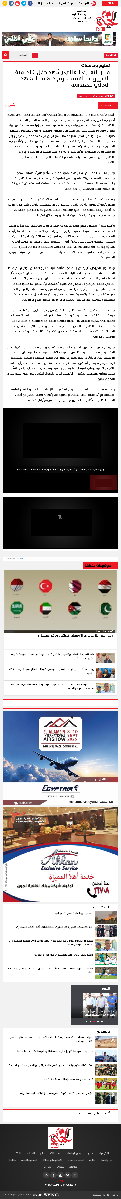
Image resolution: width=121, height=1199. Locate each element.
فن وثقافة (106, 1160)
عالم (42, 1153)
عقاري (60, 1167)
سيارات (47, 1167)
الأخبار (91, 1153)
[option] (60, 440)
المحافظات (56, 1153)
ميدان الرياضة (75, 1153)
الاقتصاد (16, 1153)
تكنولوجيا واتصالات (52, 1160)
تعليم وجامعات (75, 1160)
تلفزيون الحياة (29, 1160)
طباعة (7, 106)
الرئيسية (110, 55)
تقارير (92, 1160)
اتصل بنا (106, 1195)
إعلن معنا (97, 1195)
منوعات (73, 1167)
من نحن (115, 1195)
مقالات (12, 1160)
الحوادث (30, 1153)
